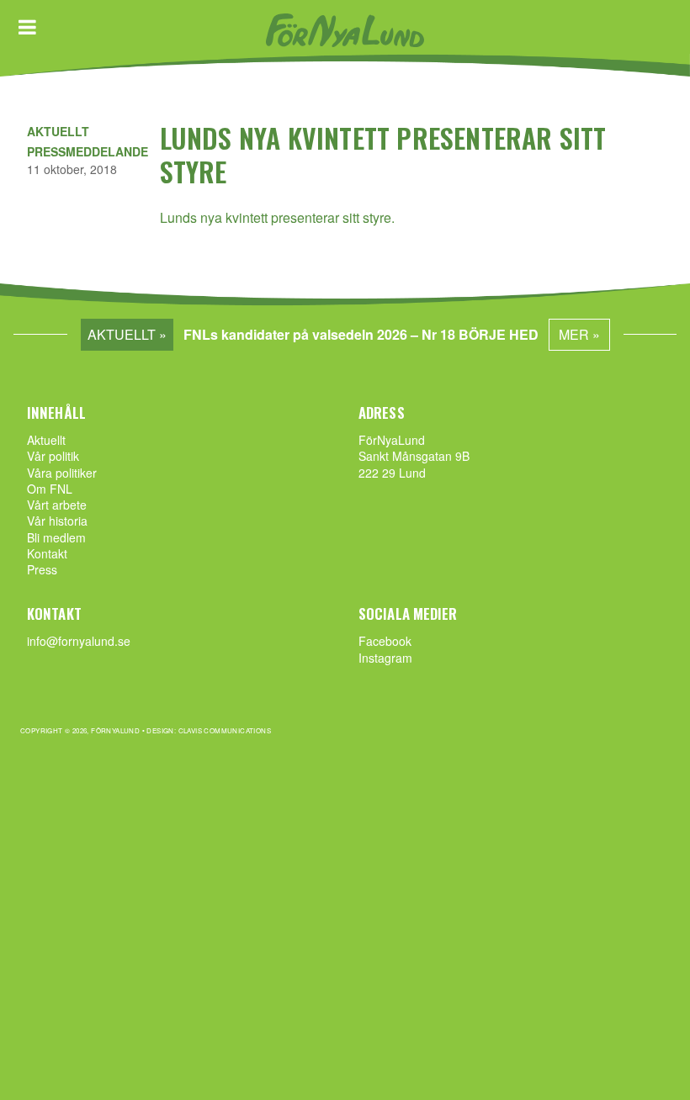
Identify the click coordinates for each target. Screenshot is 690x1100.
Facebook (384, 640)
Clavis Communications (224, 730)
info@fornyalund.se (78, 640)
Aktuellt (58, 131)
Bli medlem (56, 537)
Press (42, 569)
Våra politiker (62, 472)
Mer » (579, 334)
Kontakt (47, 553)
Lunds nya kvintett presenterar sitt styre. (277, 217)
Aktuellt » (127, 334)
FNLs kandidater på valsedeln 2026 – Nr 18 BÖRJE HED (361, 334)
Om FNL (49, 488)
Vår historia (57, 520)
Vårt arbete (57, 504)
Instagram (385, 657)
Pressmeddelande (87, 151)
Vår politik (53, 455)
